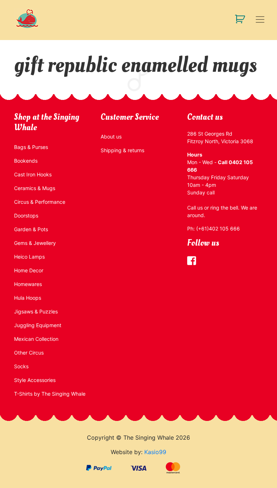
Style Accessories (35, 380)
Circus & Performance (39, 202)
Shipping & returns (122, 150)
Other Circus (29, 352)
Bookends (26, 161)
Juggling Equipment (37, 325)
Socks (21, 366)
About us (111, 136)
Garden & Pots (31, 229)
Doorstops (26, 215)
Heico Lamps (29, 257)
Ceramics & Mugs (34, 188)
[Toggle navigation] (260, 19)
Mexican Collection (36, 339)
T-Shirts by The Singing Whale (49, 394)
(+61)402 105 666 (218, 228)
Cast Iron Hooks (33, 174)
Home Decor (28, 270)
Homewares (28, 284)
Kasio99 (155, 452)
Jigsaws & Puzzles (36, 311)
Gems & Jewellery (35, 243)
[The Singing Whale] (37, 18)
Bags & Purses (31, 147)
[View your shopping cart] (237, 19)
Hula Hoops (27, 298)
